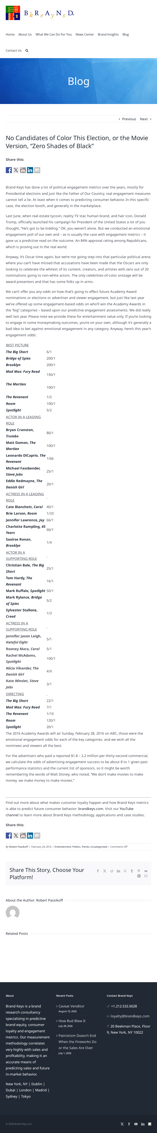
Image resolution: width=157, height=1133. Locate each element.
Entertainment (63, 846)
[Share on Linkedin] (30, 170)
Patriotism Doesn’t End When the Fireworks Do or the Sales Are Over (77, 1041)
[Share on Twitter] (16, 170)
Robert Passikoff (18, 846)
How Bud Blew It (72, 1020)
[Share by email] (37, 170)
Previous (129, 119)
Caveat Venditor (71, 1006)
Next (144, 119)
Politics (76, 846)
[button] (26, 50)
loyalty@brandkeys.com (130, 1016)
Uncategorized (98, 846)
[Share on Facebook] (9, 170)
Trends (85, 846)
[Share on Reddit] (23, 170)
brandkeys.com (90, 808)
